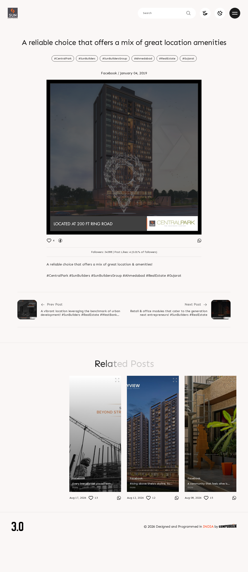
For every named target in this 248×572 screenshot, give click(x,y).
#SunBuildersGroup (114, 58)
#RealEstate (167, 58)
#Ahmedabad (143, 58)
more (17, 497)
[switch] (219, 13)
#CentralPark (62, 58)
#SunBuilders (86, 58)
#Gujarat (188, 58)
